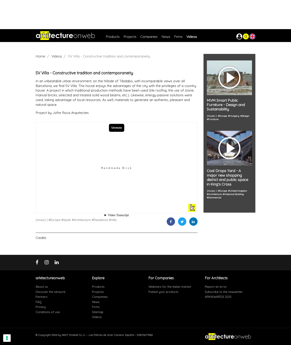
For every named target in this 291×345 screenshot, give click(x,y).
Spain (67, 220)
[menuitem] (115, 35)
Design (245, 115)
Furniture (213, 119)
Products (98, 287)
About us (42, 287)
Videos (56, 56)
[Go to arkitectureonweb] (71, 35)
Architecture (82, 220)
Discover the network (51, 292)
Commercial (214, 197)
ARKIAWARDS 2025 (218, 297)
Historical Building (234, 194)
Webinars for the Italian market (169, 287)
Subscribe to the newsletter (224, 292)
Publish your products (163, 292)
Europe (55, 220)
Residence (101, 220)
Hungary (234, 115)
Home (40, 56)
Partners (42, 297)
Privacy (41, 307)
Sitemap (97, 312)
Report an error (216, 287)
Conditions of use (48, 312)
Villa (114, 220)
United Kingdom (238, 190)
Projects (98, 292)
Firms (96, 307)
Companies (100, 297)
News (96, 302)
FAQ (39, 302)
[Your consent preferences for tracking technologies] (7, 338)
